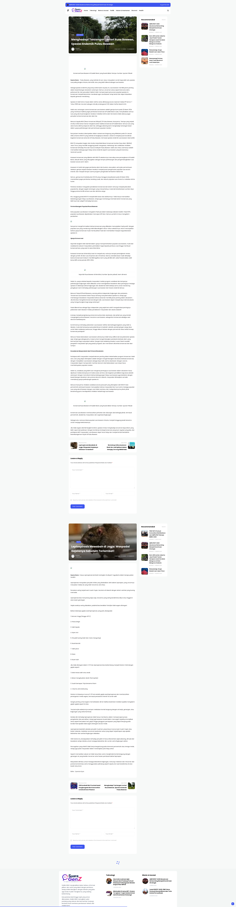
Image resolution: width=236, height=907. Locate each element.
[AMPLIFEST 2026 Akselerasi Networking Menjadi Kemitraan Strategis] (144, 26)
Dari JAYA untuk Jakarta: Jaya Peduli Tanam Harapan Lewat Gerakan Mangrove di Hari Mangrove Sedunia (103, 5)
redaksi (77, 48)
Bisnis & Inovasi (81, 882)
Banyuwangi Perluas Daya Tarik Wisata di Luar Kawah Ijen (156, 60)
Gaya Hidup (80, 35)
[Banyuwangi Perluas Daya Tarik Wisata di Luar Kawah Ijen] (144, 60)
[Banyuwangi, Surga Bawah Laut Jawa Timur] (144, 52)
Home (72, 35)
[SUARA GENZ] (76, 10)
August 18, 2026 (164, 5)
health (79, 542)
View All (163, 19)
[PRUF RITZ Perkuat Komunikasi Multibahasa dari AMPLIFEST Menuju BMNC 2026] (144, 533)
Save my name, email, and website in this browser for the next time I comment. (95, 500)
